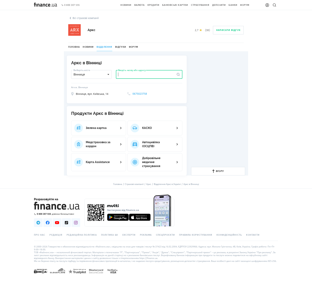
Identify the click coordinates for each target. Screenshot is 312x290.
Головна (74, 47)
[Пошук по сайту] (274, 5)
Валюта (139, 5)
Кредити (153, 5)
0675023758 (140, 93)
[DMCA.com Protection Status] (40, 270)
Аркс (148, 184)
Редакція (55, 235)
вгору (220, 171)
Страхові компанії (134, 184)
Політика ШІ (109, 235)
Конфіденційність (229, 235)
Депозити (219, 5)
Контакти (252, 235)
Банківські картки (175, 5)
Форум (244, 5)
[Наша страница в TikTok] (66, 222)
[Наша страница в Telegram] (38, 222)
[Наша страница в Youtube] (57, 222)
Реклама (146, 235)
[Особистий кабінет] (267, 5)
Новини (125, 5)
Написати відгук (228, 30)
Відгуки (120, 47)
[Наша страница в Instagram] (76, 222)
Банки (233, 5)
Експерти (129, 235)
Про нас (39, 235)
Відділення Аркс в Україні (167, 184)
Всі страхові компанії (86, 18)
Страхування (200, 5)
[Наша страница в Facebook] (47, 222)
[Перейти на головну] (45, 5)
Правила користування (195, 235)
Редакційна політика (82, 235)
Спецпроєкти (165, 235)
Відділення (104, 47)
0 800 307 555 (72, 5)
